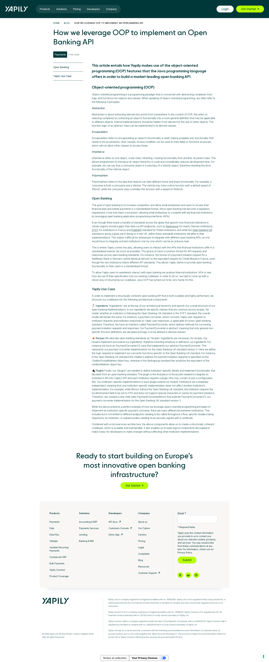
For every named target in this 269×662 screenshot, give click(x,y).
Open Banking (61, 67)
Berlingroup (172, 226)
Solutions (61, 9)
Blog (140, 560)
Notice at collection (115, 658)
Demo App (114, 534)
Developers (93, 9)
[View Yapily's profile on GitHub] (196, 575)
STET (95, 230)
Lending (83, 534)
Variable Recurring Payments (59, 549)
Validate (54, 541)
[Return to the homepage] (16, 9)
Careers (142, 534)
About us (142, 521)
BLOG (67, 23)
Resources (143, 566)
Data (52, 528)
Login (225, 9)
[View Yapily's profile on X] (180, 575)
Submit (187, 560)
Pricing (77, 9)
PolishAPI (136, 230)
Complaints (143, 553)
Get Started (248, 9)
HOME (56, 23)
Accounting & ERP (88, 521)
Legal (141, 547)
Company (111, 9)
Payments (54, 521)
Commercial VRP (58, 557)
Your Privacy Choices (145, 658)
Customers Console (119, 528)
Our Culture (144, 528)
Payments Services (89, 528)
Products (45, 9)
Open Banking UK (202, 230)
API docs (113, 521)
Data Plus (54, 534)
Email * (182, 513)
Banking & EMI (86, 541)
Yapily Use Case (62, 76)
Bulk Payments (57, 563)
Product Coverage (59, 576)
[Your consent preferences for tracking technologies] (264, 657)
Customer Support (147, 573)
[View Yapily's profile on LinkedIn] (188, 575)
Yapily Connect (57, 569)
